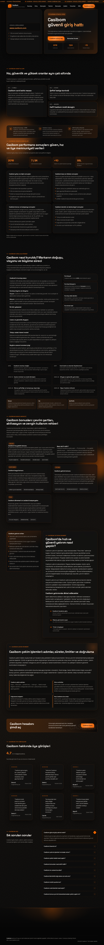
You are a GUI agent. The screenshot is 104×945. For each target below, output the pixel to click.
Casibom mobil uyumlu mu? (69, 882)
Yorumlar (72, 6)
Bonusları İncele (72, 38)
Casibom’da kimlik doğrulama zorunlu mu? (69, 876)
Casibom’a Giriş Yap (56, 38)
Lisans (84, 925)
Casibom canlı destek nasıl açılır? (69, 888)
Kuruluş (29, 6)
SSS (79, 6)
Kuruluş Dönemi (86, 922)
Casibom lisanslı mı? (69, 846)
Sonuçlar (43, 6)
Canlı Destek (86, 928)
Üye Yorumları (69, 930)
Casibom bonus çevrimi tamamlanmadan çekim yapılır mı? (69, 894)
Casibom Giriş (88, 6)
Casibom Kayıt (87, 725)
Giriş (36, 6)
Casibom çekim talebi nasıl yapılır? (69, 858)
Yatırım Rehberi (69, 922)
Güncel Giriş (51, 924)
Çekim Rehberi (69, 925)
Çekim (65, 6)
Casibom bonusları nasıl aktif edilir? (69, 864)
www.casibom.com (18, 28)
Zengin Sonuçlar (53, 927)
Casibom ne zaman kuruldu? (69, 870)
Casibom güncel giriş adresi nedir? (70, 832)
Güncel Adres (26, 933)
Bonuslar (58, 6)
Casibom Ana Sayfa (54, 922)
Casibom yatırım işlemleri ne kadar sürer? (69, 852)
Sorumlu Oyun (86, 931)
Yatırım (50, 6)
